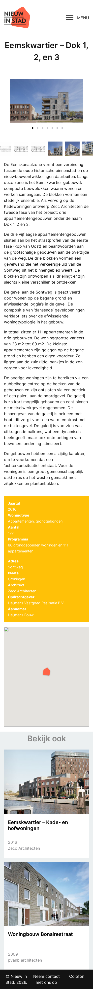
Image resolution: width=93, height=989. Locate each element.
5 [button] (51, 125)
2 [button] (36, 125)
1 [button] (31, 125)
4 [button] (46, 125)
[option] (46, 101)
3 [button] (41, 125)
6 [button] (56, 125)
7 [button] (61, 125)
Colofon (76, 976)
